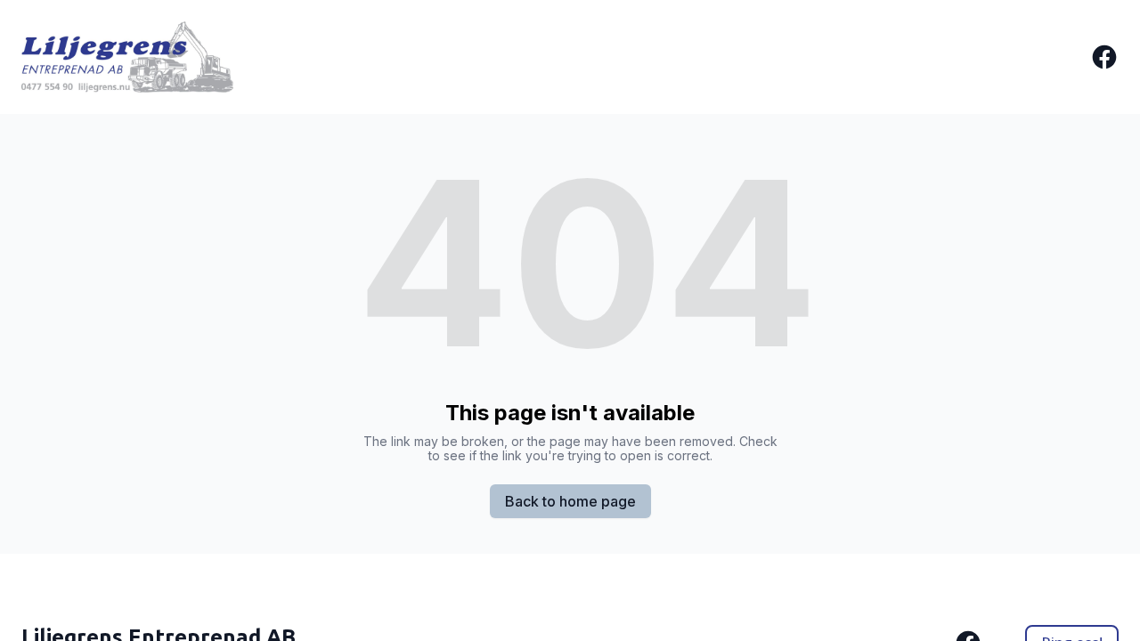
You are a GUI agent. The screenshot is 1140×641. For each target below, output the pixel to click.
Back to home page (570, 501)
